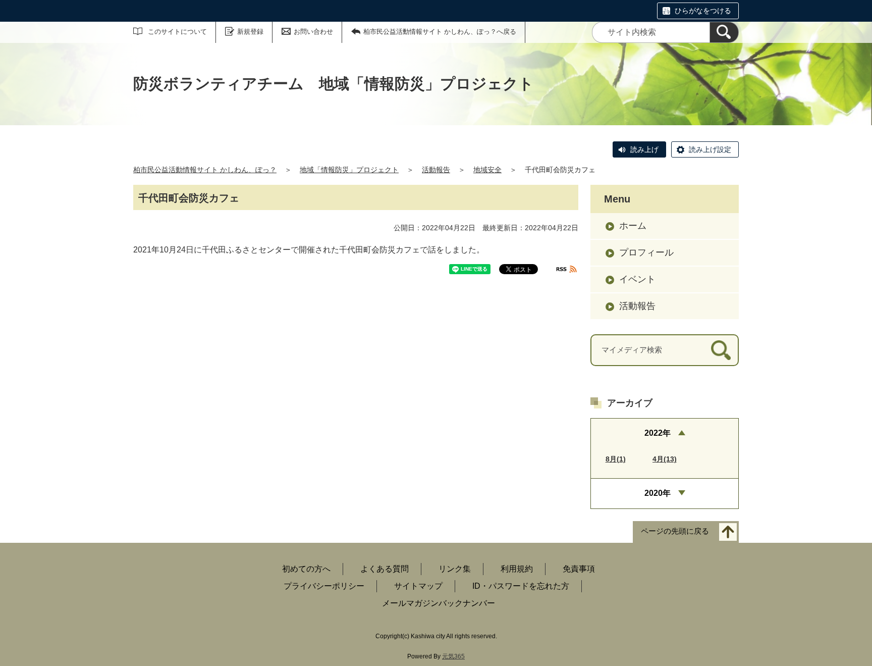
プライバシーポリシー (324, 586)
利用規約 (517, 569)
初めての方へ (306, 569)
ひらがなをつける (703, 11)
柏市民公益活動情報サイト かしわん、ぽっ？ (205, 170)
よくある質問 (384, 569)
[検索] (724, 32)
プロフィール (646, 252)
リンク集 (455, 569)
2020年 (657, 493)
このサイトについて (177, 31)
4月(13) (664, 459)
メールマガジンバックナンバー (438, 603)
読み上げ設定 (710, 149)
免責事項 (579, 569)
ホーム (632, 226)
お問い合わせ (313, 31)
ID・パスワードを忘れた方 (520, 586)
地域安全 (487, 170)
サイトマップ (418, 586)
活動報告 (436, 170)
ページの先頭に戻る (675, 531)
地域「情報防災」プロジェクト (349, 170)
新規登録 (250, 31)
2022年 (657, 433)
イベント (637, 279)
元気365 (453, 656)
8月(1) (616, 459)
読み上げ (644, 149)
